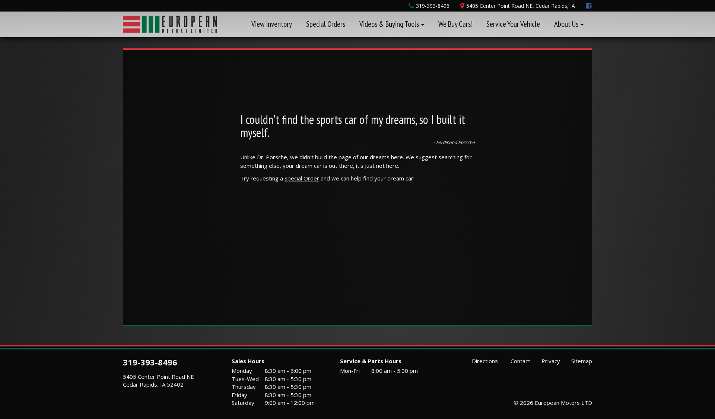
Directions (484, 361)
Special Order (302, 178)
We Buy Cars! (455, 24)
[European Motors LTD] (170, 23)
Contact (519, 361)
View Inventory (271, 24)
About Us (567, 24)
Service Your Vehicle (513, 24)
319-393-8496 (150, 362)
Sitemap (581, 361)
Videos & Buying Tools (389, 24)
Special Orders (325, 24)
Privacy (550, 361)
